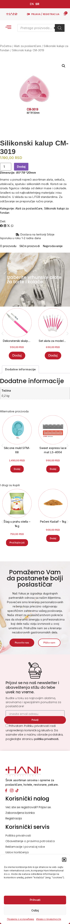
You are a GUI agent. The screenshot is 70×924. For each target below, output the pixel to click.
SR (37, 4)
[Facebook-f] (6, 790)
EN (32, 4)
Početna (5, 46)
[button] (64, 860)
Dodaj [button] (17, 355)
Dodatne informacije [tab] (20, 369)
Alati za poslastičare (27, 46)
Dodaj (21, 166)
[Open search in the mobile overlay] (40, 28)
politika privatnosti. (46, 739)
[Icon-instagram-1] (11, 790)
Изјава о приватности (48, 919)
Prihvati (35, 900)
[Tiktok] (17, 790)
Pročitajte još (17, 542)
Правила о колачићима (20, 919)
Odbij (35, 910)
